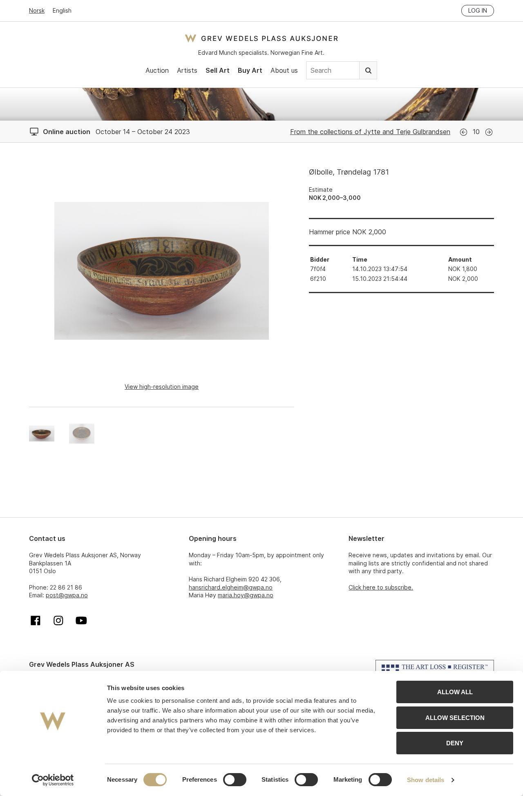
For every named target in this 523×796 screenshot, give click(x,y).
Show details (425, 779)
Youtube (81, 620)
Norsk (37, 10)
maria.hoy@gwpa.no (245, 595)
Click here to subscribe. (381, 587)
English (62, 10)
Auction (157, 70)
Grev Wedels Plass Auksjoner (261, 38)
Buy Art (250, 70)
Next (489, 132)
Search (368, 70)
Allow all (455, 691)
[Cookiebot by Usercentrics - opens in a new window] (53, 780)
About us (284, 70)
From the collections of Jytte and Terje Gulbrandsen (370, 132)
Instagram (58, 620)
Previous (463, 132)
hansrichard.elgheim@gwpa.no (231, 587)
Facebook (35, 620)
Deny (454, 743)
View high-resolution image (162, 386)
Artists (187, 70)
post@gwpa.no (67, 595)
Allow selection (455, 717)
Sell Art (218, 70)
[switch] (234, 779)
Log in (477, 10)
